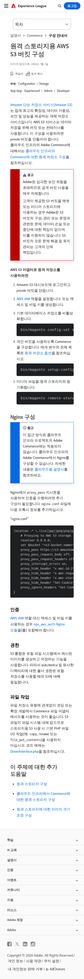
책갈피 (19, 73)
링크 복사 (37, 73)
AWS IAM (23, 298)
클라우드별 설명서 (49, 469)
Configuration (26, 84)
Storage (44, 84)
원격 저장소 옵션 (38, 353)
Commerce (35, 35)
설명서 (15, 35)
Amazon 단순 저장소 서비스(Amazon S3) (41, 104)
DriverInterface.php (24, 751)
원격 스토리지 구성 (32, 784)
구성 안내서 (58, 35)
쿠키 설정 (51, 961)
